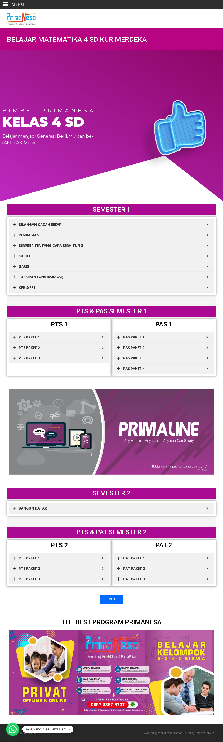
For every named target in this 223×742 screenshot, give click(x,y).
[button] (12, 729)
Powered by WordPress (157, 733)
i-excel (187, 733)
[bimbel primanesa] (18, 18)
